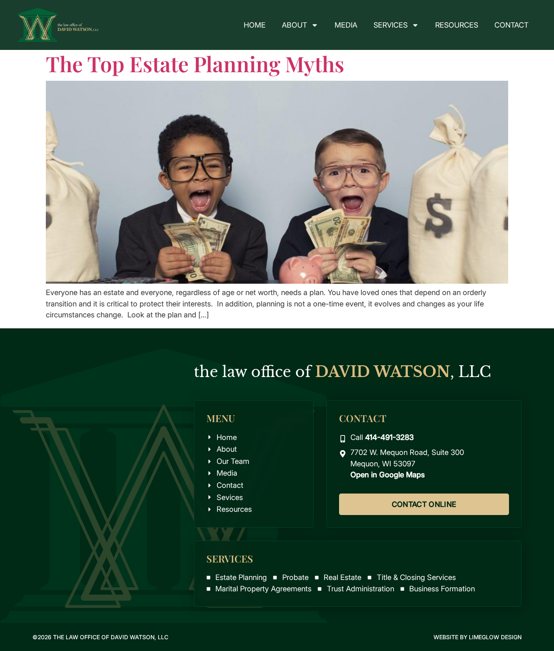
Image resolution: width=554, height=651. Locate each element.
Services (391, 25)
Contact (511, 25)
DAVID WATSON (382, 372)
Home (255, 25)
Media (346, 25)
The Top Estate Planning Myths (195, 64)
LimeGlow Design (495, 637)
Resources (456, 25)
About (294, 25)
